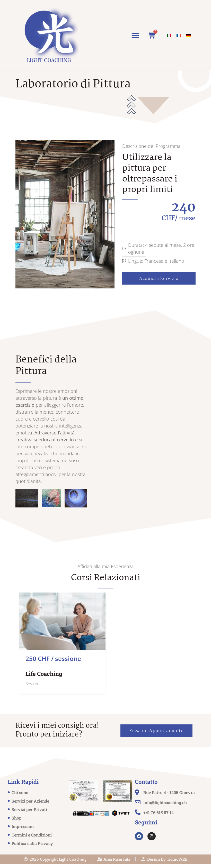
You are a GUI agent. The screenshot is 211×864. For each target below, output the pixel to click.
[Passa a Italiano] (169, 35)
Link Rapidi (23, 781)
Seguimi (146, 822)
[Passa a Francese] (179, 35)
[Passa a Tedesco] (189, 35)
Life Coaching (43, 673)
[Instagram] (151, 836)
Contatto (146, 781)
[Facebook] (139, 836)
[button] (135, 35)
